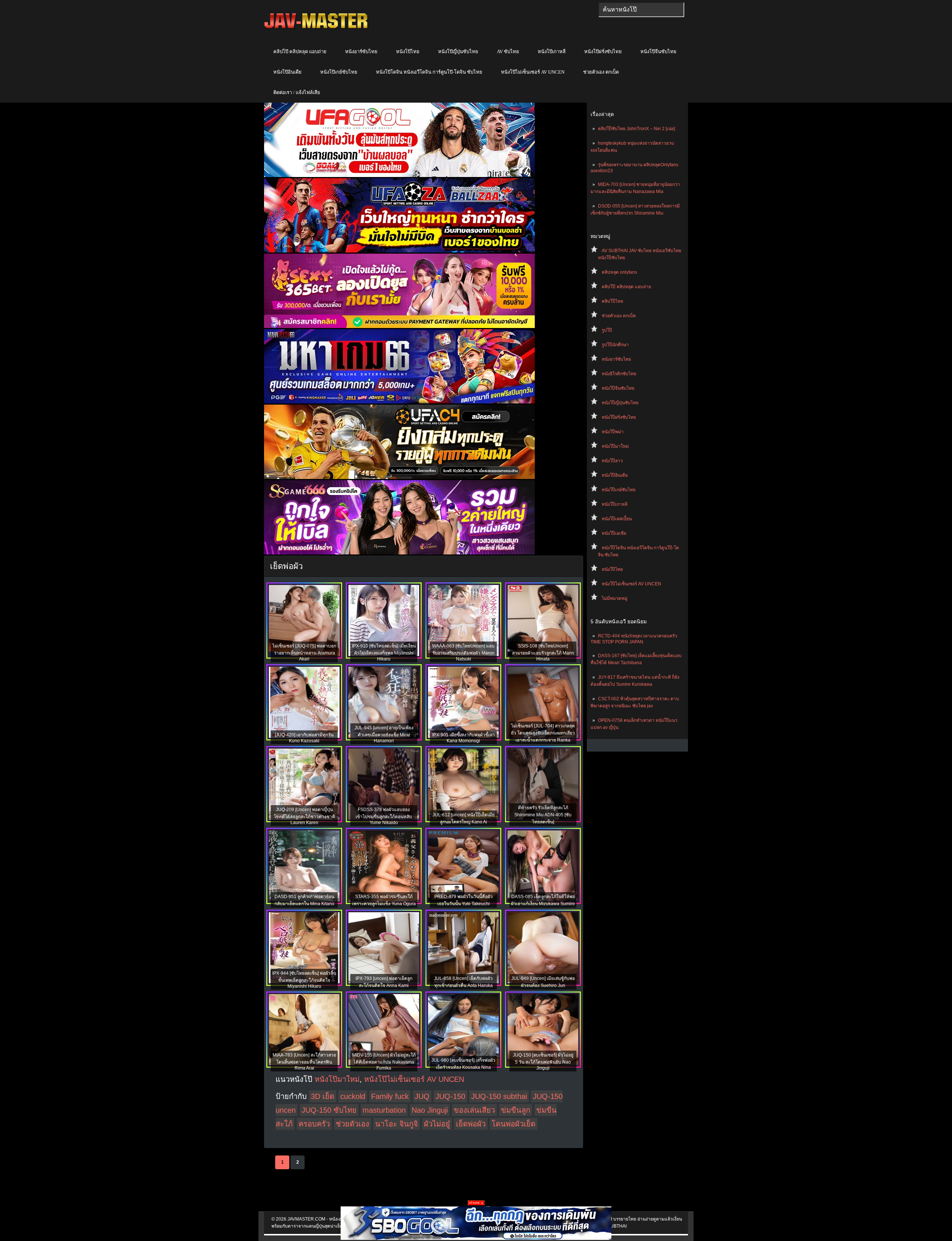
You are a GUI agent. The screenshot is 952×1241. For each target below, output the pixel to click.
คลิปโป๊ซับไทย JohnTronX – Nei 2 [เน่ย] (636, 128)
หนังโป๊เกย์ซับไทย (338, 72)
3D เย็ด (322, 1096)
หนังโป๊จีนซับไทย (658, 51)
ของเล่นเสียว (474, 1110)
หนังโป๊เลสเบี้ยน (617, 518)
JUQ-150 (450, 1096)
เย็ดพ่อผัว (471, 1124)
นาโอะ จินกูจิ (396, 1124)
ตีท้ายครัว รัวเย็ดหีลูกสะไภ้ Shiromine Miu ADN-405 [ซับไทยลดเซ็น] (543, 814)
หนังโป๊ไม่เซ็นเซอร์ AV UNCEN (533, 72)
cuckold (352, 1096)
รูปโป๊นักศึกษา (615, 344)
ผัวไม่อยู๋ (437, 1124)
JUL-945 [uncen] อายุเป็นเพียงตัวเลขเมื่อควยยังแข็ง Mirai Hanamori (384, 734)
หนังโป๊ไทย (407, 51)
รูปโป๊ (607, 330)
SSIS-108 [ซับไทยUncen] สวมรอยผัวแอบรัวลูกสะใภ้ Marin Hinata (543, 652)
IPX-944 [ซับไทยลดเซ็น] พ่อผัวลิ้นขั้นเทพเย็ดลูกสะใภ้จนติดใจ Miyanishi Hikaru (304, 980)
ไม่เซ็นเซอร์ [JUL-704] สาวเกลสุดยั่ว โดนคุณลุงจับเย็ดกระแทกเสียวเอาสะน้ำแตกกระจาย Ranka (543, 733)
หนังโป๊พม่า (613, 431)
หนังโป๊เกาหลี (552, 51)
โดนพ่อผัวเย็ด (514, 1124)
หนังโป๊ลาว (612, 460)
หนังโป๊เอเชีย (614, 533)
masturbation (384, 1110)
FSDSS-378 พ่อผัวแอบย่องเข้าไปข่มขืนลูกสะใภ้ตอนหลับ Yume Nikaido (384, 816)
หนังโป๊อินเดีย (287, 72)
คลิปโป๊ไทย (612, 301)
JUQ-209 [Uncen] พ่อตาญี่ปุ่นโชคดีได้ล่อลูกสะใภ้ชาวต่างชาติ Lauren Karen (304, 816)
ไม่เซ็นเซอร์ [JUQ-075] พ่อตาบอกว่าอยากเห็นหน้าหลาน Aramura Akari (304, 652)
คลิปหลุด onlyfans (619, 272)
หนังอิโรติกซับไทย (619, 373)
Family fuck (390, 1096)
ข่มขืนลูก (515, 1110)
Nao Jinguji (430, 1110)
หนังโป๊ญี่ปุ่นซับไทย (458, 51)
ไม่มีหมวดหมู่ (614, 598)
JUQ (422, 1096)
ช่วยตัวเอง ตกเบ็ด (601, 72)
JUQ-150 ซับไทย (329, 1110)
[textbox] (641, 9)
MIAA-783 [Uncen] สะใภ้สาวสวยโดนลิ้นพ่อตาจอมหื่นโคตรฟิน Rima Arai (304, 1061)
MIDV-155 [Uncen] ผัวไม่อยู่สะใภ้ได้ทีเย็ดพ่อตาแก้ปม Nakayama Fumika (384, 1061)
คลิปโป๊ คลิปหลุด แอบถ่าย (300, 51)
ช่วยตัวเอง (352, 1124)
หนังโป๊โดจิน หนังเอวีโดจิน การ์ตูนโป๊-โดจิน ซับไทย (429, 72)
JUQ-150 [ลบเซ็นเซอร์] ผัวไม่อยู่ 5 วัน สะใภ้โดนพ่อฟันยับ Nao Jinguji (543, 1061)
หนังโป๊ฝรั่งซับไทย (603, 51)
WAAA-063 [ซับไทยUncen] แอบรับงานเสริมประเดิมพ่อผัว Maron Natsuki (463, 652)
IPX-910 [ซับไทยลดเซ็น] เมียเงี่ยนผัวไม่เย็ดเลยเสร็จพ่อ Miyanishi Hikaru (384, 652)
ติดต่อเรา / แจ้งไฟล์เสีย (296, 92)
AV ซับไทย (508, 51)
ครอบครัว (314, 1124)
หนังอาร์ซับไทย (361, 51)
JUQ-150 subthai (499, 1096)
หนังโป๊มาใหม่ (615, 446)
